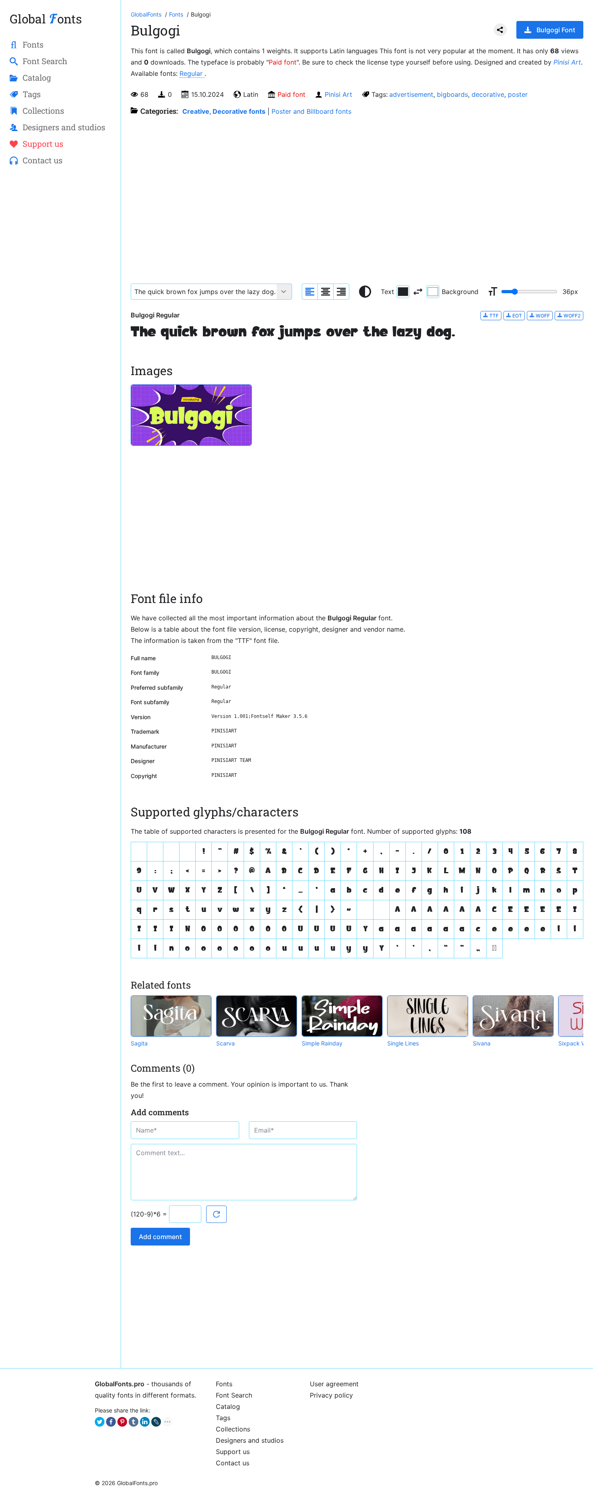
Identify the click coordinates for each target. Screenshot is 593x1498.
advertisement (411, 94)
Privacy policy (331, 1395)
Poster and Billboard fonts (311, 111)
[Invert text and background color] (418, 292)
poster (518, 94)
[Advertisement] (60, 303)
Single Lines (403, 1043)
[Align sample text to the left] (310, 292)
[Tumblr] (133, 1422)
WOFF (542, 316)
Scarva (225, 1043)
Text (387, 292)
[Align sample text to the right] (341, 292)
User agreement (334, 1384)
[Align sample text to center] (325, 292)
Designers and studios (250, 1440)
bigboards (452, 94)
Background (460, 292)
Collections (233, 1429)
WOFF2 (571, 316)
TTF (493, 316)
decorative (488, 94)
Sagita (139, 1043)
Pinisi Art (567, 62)
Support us (233, 1452)
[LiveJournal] (156, 1422)
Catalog (228, 1406)
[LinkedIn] (145, 1422)
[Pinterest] (122, 1422)
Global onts (46, 19)
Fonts (224, 1384)
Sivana (482, 1043)
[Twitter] (99, 1422)
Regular (192, 73)
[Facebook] (111, 1422)
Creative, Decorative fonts (223, 111)
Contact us (232, 1463)
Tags (223, 1418)
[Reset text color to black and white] (365, 292)
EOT (516, 316)
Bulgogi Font (556, 30)
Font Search (234, 1395)
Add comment (160, 1237)
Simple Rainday (322, 1043)
